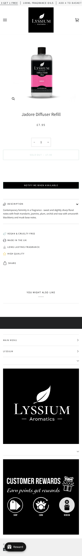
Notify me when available (41, 185)
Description (15, 203)
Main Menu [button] (10, 340)
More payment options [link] (41, 177)
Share (12, 263)
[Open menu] (8, 20)
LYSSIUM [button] (8, 351)
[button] (41, 361)
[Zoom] (41, 71)
